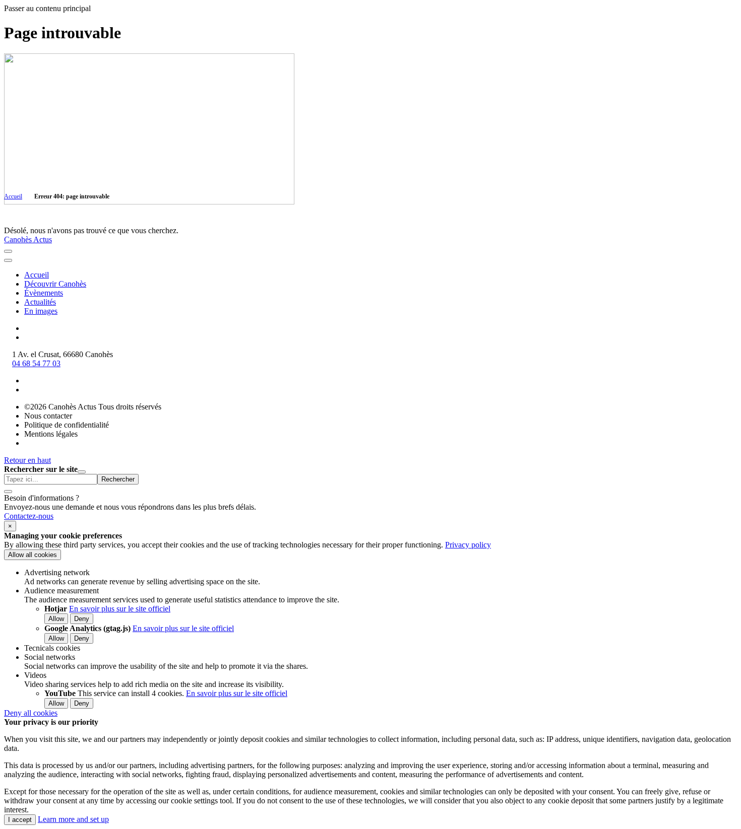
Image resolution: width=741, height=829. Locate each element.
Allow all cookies (32, 555)
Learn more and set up (73, 819)
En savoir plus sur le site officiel (119, 608)
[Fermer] (8, 260)
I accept (20, 819)
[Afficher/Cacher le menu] (8, 251)
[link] (28, 516)
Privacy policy (468, 544)
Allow (56, 619)
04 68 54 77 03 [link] (36, 363)
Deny (81, 619)
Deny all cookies (30, 713)
